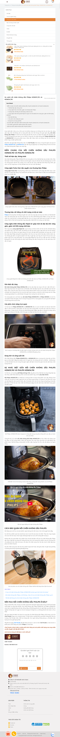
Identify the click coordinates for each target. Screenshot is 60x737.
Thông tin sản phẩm (16, 5)
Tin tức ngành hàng (11, 16)
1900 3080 (14, 693)
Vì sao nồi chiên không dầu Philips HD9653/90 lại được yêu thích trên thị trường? (26, 592)
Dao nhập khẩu (12, 706)
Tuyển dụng (42, 733)
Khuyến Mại (9, 38)
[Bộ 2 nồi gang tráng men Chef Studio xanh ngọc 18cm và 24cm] (9, 78)
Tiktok (11, 727)
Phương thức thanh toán (32, 733)
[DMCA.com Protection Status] (46, 724)
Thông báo (9, 41)
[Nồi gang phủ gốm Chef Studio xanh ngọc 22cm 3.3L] (9, 88)
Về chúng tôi (18, 733)
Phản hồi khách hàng (12, 35)
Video (8, 28)
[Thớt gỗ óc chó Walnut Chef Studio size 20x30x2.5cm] (9, 68)
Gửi (39, 668)
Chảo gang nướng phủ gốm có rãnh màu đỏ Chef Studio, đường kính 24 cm (32, 56)
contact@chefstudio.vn (18, 686)
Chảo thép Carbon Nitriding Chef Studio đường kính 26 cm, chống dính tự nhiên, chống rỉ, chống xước (33, 47)
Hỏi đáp (8, 13)
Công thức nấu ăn (11, 25)
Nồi (9, 710)
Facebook (12, 723)
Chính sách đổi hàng (28, 710)
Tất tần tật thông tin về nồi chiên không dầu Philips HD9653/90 (22, 598)
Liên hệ (24, 733)
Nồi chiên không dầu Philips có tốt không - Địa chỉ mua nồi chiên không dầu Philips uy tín (29, 595)
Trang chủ (7, 5)
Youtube (12, 725)
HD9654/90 (20, 144)
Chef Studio (17, 622)
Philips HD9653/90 (10, 144)
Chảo (9, 708)
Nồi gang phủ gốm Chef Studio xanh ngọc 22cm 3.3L (27, 85)
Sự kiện (8, 31)
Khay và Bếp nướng (13, 712)
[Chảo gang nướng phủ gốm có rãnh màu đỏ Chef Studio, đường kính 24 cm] (9, 59)
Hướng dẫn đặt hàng (28, 708)
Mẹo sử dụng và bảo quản (13, 22)
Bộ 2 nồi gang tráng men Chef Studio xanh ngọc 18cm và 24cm (29, 75)
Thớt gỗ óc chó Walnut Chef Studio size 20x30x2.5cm (27, 65)
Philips (6, 215)
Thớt (9, 704)
